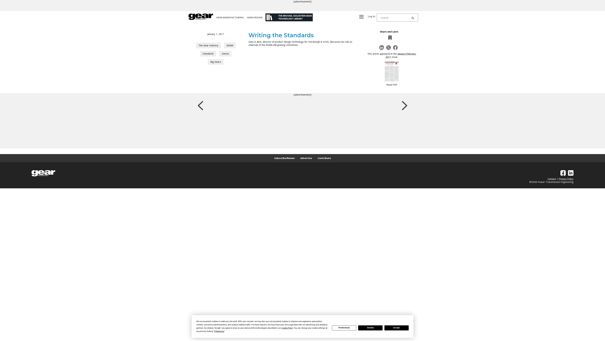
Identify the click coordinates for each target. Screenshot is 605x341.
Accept (396, 328)
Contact (552, 178)
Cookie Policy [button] (287, 328)
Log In (371, 16)
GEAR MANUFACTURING (230, 17)
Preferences (344, 328)
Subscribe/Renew (284, 158)
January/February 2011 (401, 55)
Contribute (324, 158)
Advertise (306, 158)
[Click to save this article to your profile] (389, 37)
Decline (370, 328)
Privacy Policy (566, 178)
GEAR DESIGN (254, 17)
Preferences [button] (219, 331)
